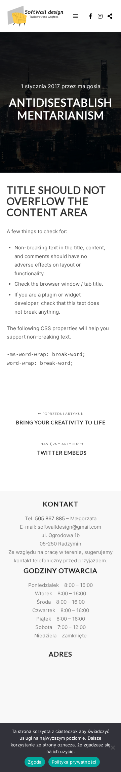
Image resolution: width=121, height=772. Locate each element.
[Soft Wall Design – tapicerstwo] (35, 16)
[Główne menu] (76, 16)
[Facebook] (90, 16)
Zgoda (34, 762)
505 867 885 (50, 518)
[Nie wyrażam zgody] (112, 747)
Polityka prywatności (74, 762)
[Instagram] (100, 16)
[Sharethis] (110, 16)
